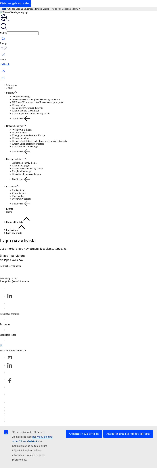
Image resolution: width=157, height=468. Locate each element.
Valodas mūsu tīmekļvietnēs (19, 410)
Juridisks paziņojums (16, 418)
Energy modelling (21, 138)
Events (9, 209)
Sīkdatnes (10, 413)
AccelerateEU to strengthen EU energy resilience (36, 99)
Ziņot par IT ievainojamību (19, 407)
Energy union (18, 105)
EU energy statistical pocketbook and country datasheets (39, 141)
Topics (9, 87)
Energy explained (14, 159)
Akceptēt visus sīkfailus (84, 433)
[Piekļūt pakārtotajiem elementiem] (17, 92)
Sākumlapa (11, 85)
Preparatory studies (21, 198)
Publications (18, 190)
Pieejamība (11, 421)
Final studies (18, 196)
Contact (10, 319)
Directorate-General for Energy (21, 329)
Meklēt (3, 33)
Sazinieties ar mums (15, 402)
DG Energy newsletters (17, 308)
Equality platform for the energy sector (31, 113)
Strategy (10, 92)
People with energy (21, 171)
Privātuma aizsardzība (16, 416)
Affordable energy (21, 96)
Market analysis (19, 132)
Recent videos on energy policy (27, 168)
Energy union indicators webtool (28, 143)
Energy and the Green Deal (25, 110)
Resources (11, 186)
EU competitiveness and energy (27, 108)
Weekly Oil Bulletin (22, 129)
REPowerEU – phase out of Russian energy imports (37, 102)
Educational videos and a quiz (26, 174)
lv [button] (9, 20)
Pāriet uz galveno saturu (15, 3)
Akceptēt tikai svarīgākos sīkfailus (128, 433)
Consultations (18, 193)
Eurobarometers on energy (25, 146)
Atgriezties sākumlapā (10, 266)
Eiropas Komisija (14, 222)
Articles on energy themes (24, 163)
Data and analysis (14, 126)
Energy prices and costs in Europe (28, 135)
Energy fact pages (21, 165)
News (9, 211)
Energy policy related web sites (21, 340)
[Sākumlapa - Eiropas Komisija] (14, 12)
